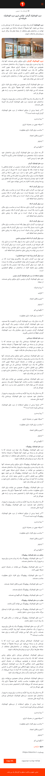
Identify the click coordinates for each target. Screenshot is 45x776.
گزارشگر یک (24, 11)
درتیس (36, 746)
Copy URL (9, 761)
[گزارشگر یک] (22, 4)
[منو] (42, 5)
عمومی (17, 11)
